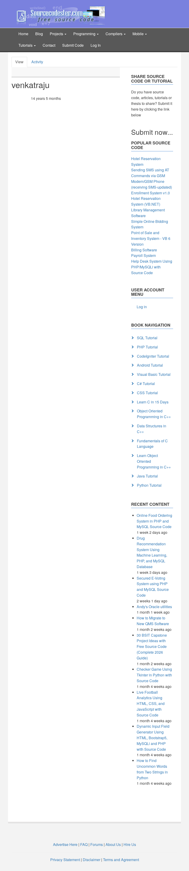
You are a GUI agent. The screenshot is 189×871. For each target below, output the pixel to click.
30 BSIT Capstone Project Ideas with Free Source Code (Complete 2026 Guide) (152, 646)
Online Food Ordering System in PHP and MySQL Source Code (154, 521)
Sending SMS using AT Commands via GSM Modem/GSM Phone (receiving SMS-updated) (151, 178)
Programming (84, 33)
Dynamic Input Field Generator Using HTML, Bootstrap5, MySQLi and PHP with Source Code (153, 738)
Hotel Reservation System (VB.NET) (146, 201)
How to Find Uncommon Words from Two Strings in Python (152, 769)
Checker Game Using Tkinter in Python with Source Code (154, 675)
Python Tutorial (149, 485)
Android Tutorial (150, 365)
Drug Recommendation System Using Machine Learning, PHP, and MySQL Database (152, 552)
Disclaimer (91, 859)
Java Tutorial (147, 476)
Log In (96, 45)
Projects (57, 33)
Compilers (114, 33)
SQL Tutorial (147, 337)
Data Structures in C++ (151, 428)
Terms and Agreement (121, 859)
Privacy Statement (65, 859)
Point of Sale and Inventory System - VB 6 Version (150, 238)
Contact (49, 45)
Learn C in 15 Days (152, 402)
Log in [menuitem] (142, 306)
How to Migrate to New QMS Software (153, 620)
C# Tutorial (146, 383)
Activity (37, 61)
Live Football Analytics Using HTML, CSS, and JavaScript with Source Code (151, 704)
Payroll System (143, 255)
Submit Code (73, 45)
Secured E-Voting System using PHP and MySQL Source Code (153, 586)
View (19, 61)
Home (23, 33)
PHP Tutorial (147, 347)
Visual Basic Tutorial (154, 374)
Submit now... (152, 132)
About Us (113, 844)
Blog (39, 33)
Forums (96, 844)
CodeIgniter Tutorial (153, 356)
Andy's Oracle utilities (154, 606)
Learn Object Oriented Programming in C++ (154, 461)
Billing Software (144, 250)
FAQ (84, 844)
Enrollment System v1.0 (150, 192)
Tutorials (25, 45)
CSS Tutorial (147, 392)
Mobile (139, 33)
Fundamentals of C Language (152, 443)
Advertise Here (65, 844)
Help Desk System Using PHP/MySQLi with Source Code (151, 267)
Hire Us (129, 844)
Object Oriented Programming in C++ (154, 413)
